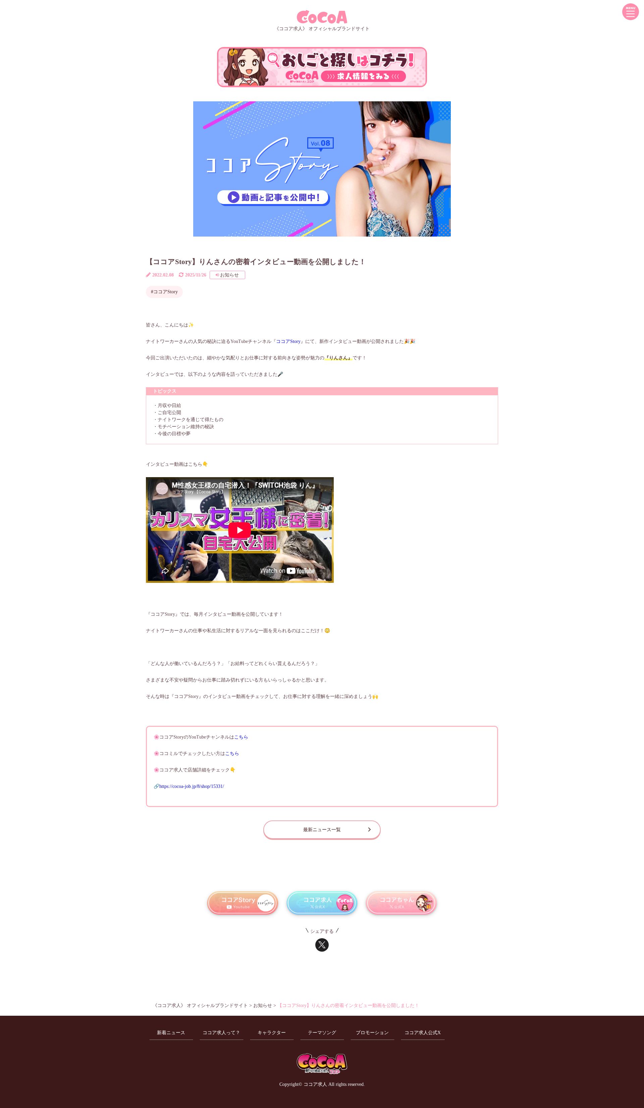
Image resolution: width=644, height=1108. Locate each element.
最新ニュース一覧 (322, 829)
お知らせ (229, 275)
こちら (241, 737)
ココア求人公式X (423, 1032)
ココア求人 (315, 1084)
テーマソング (322, 1032)
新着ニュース (171, 1032)
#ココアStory (164, 291)
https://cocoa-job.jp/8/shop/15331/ (191, 786)
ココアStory (288, 341)
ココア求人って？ (221, 1032)
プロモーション (372, 1032)
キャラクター (272, 1032)
